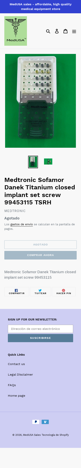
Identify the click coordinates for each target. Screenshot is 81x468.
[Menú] (74, 31)
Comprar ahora (40, 255)
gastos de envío (21, 224)
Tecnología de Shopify (55, 434)
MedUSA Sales (32, 434)
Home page (16, 395)
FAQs (12, 385)
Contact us (16, 364)
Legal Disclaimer (20, 374)
